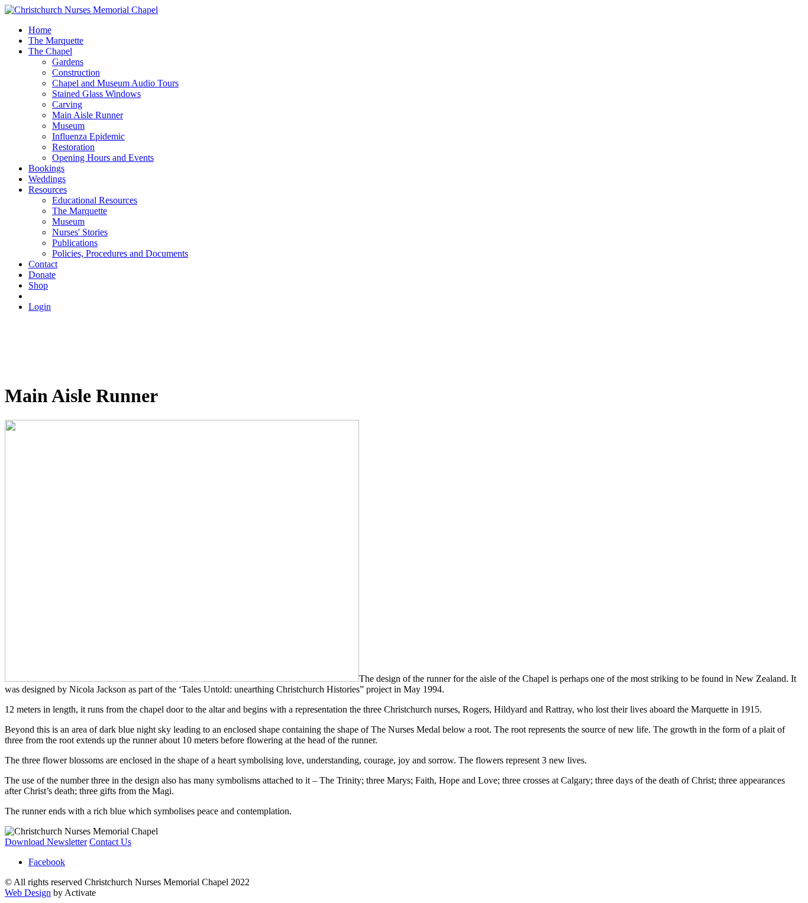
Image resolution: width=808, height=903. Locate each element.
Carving (67, 104)
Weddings (47, 179)
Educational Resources (94, 200)
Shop (38, 285)
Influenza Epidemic (88, 136)
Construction (76, 72)
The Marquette (55, 40)
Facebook (46, 862)
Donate (42, 275)
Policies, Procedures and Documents (120, 253)
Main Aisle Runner (87, 115)
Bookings (46, 168)
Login (39, 307)
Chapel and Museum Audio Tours (115, 83)
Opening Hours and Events (103, 158)
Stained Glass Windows (96, 94)
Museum (68, 126)
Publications (75, 243)
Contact (42, 264)
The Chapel (50, 51)
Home (39, 30)
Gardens (67, 62)
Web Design (28, 893)
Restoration (73, 147)
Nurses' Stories (80, 232)
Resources (47, 190)
